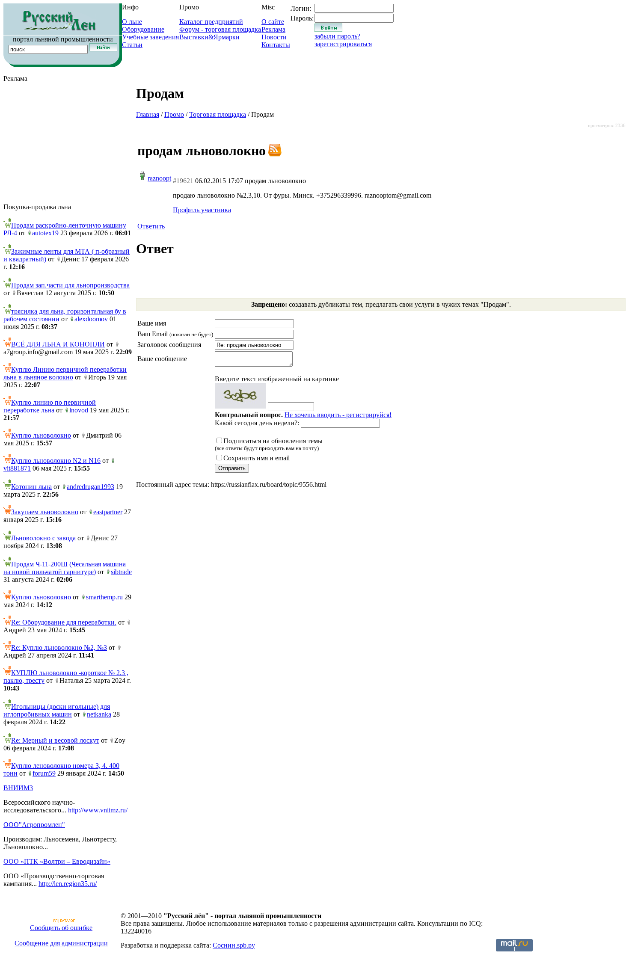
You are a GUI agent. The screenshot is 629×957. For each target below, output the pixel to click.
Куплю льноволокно (41, 435)
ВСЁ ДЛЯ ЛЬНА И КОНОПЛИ (58, 344)
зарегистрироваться (343, 43)
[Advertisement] (67, 142)
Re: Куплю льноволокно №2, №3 (59, 647)
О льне (132, 21)
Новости (274, 37)
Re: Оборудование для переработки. (63, 622)
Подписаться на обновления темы (269, 444)
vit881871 (17, 468)
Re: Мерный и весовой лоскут (55, 740)
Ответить (151, 226)
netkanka (99, 714)
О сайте (272, 21)
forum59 (44, 773)
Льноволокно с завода (43, 538)
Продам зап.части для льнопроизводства (70, 285)
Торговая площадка (217, 114)
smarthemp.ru (104, 597)
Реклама (273, 29)
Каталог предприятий (211, 21)
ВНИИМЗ (18, 787)
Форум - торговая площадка (220, 29)
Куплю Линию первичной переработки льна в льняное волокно (65, 373)
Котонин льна (31, 486)
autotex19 (45, 233)
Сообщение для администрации (61, 943)
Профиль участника (202, 209)
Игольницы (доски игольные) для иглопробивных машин (56, 710)
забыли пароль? (337, 36)
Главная (147, 114)
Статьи (132, 44)
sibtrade (121, 571)
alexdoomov (91, 319)
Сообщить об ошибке (61, 927)
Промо (174, 114)
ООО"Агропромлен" (34, 824)
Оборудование (143, 29)
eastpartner (107, 512)
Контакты (275, 44)
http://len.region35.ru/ (68, 883)
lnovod (78, 410)
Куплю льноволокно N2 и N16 (56, 460)
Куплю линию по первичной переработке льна (49, 406)
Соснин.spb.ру (234, 945)
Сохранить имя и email (256, 458)
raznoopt (159, 178)
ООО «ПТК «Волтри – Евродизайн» (56, 861)
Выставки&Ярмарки (209, 37)
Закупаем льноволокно (44, 512)
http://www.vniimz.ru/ (98, 810)
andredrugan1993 (90, 486)
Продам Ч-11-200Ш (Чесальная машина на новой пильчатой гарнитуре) (64, 567)
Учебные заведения (150, 37)
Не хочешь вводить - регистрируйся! (338, 414)
